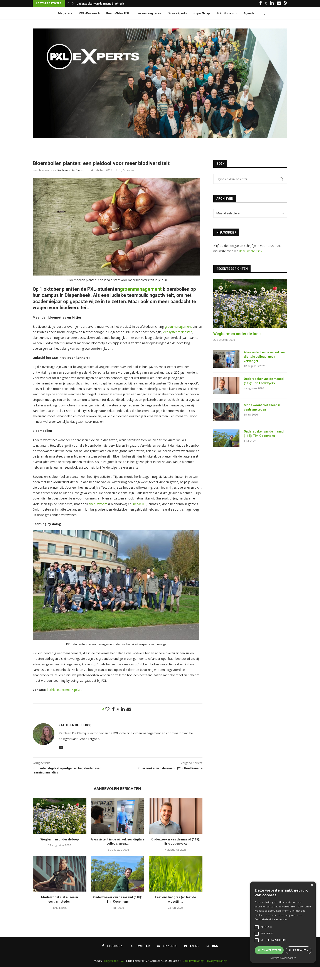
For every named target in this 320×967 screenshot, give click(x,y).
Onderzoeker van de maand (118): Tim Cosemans (264, 434)
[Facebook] (260, 3)
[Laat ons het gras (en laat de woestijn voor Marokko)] (175, 874)
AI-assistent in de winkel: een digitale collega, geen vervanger (265, 356)
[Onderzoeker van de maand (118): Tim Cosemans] (118, 874)
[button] (68, 3)
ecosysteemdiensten (177, 332)
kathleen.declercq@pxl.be (64, 690)
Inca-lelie (138, 504)
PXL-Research (89, 13)
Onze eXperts (177, 13)
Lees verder (279, 919)
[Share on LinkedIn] (123, 709)
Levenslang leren (148, 13)
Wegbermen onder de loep (59, 839)
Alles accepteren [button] (269, 950)
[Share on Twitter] (117, 709)
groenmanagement (178, 326)
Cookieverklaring (193, 961)
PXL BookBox (227, 13)
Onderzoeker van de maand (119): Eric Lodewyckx (264, 381)
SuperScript (202, 13)
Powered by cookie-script (283, 958)
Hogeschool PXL (114, 961)
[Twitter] (265, 3)
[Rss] (285, 3)
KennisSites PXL (118, 13)
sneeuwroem (98, 504)
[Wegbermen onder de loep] (59, 815)
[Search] (263, 13)
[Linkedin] (272, 3)
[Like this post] (107, 709)
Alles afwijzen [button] (298, 950)
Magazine (65, 13)
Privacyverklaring (216, 961)
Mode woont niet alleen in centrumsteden (102, 3)
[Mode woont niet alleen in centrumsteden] (59, 874)
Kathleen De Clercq (70, 170)
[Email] (279, 3)
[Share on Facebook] (113, 709)
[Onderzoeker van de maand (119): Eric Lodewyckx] (175, 815)
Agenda (248, 13)
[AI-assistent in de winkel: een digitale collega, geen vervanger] (118, 815)
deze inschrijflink (250, 251)
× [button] (311, 885)
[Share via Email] (128, 709)
